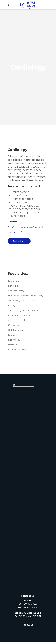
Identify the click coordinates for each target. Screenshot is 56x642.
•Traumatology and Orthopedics (23, 310)
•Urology (12, 305)
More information (14, 233)
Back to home (19, 241)
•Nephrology (14, 340)
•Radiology (13, 344)
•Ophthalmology (16, 330)
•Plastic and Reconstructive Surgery (25, 295)
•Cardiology (13, 325)
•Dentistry (12, 335)
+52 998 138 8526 (29, 607)
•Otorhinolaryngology (18, 320)
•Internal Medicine (17, 349)
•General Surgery (16, 290)
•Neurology (13, 286)
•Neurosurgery (15, 281)
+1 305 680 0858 (30, 604)
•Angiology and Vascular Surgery (24, 315)
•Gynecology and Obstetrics (21, 300)
